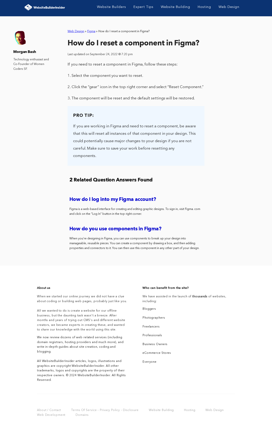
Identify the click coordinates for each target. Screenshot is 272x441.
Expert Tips (143, 7)
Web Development (51, 415)
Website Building (175, 7)
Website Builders (111, 7)
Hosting (204, 7)
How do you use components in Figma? (115, 229)
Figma (91, 31)
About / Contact (49, 410)
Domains (81, 415)
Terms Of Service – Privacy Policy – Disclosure (105, 410)
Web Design (229, 7)
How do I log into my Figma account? (112, 199)
